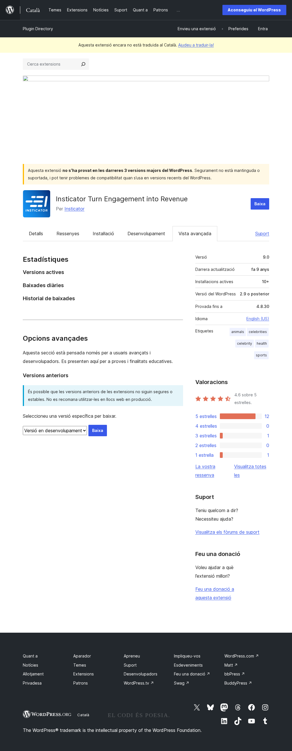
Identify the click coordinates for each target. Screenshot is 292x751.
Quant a (30, 655)
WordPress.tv (139, 683)
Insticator (74, 209)
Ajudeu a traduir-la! (196, 44)
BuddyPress (238, 683)
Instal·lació (103, 233)
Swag (181, 683)
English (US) (257, 318)
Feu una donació (192, 673)
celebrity (244, 343)
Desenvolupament (146, 233)
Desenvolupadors (140, 673)
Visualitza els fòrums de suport (227, 532)
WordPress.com (241, 655)
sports (261, 355)
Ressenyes (67, 233)
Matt (231, 665)
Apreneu (132, 655)
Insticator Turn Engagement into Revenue (122, 199)
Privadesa (32, 683)
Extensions (83, 673)
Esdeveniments (188, 665)
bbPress (234, 673)
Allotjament (33, 673)
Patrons (80, 683)
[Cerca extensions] (83, 64)
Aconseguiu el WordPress (254, 9)
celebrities (258, 332)
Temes (79, 665)
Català (83, 715)
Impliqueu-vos (187, 655)
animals (237, 332)
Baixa (259, 203)
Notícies (30, 665)
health (262, 343)
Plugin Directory (38, 28)
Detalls (36, 233)
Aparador (82, 655)
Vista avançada (195, 233)
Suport (262, 233)
